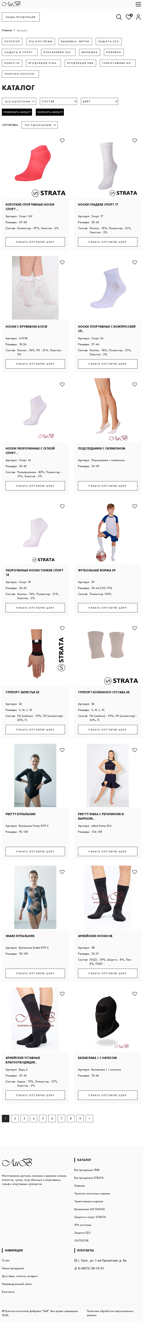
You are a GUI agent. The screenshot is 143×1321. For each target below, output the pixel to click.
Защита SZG (82, 1233)
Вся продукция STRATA (89, 1178)
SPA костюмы (82, 1225)
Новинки (79, 1186)
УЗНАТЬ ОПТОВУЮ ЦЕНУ (35, 242)
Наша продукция (13, 1268)
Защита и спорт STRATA (90, 1217)
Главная (7, 30)
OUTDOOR (81, 1240)
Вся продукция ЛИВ (86, 1170)
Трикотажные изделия (88, 1201)
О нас (5, 1260)
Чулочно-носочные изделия (92, 1193)
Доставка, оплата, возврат (20, 1276)
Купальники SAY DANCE (89, 1209)
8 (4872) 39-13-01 (91, 1268)
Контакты (8, 1292)
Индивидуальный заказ (17, 1284)
